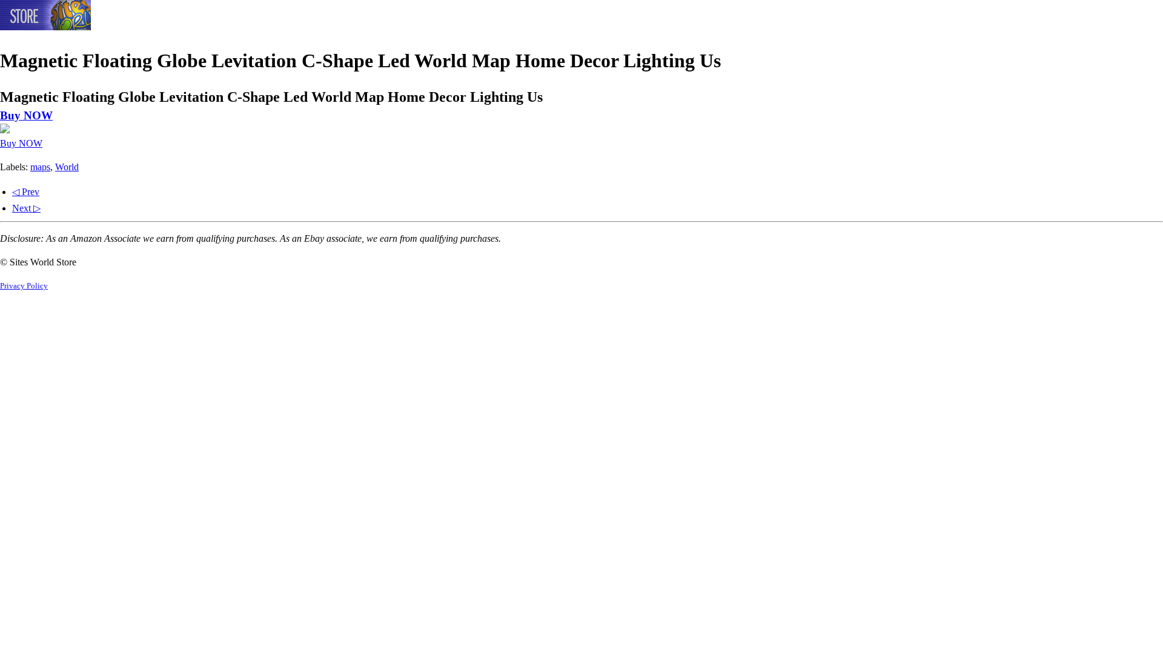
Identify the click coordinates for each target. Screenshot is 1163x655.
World (67, 167)
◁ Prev (25, 192)
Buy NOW (26, 115)
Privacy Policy (24, 286)
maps (40, 167)
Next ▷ (26, 208)
